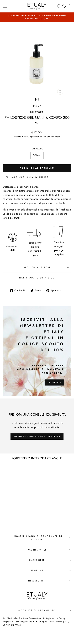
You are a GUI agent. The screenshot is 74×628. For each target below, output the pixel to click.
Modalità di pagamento (37, 610)
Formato (37, 148)
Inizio (36, 106)
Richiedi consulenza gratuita (37, 436)
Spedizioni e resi (37, 267)
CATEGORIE (37, 559)
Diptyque (37, 112)
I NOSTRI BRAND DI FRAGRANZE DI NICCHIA (37, 538)
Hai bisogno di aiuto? (37, 277)
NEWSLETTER (37, 580)
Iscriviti (54, 382)
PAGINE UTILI (37, 549)
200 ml (37, 155)
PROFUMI (37, 570)
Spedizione (35, 136)
